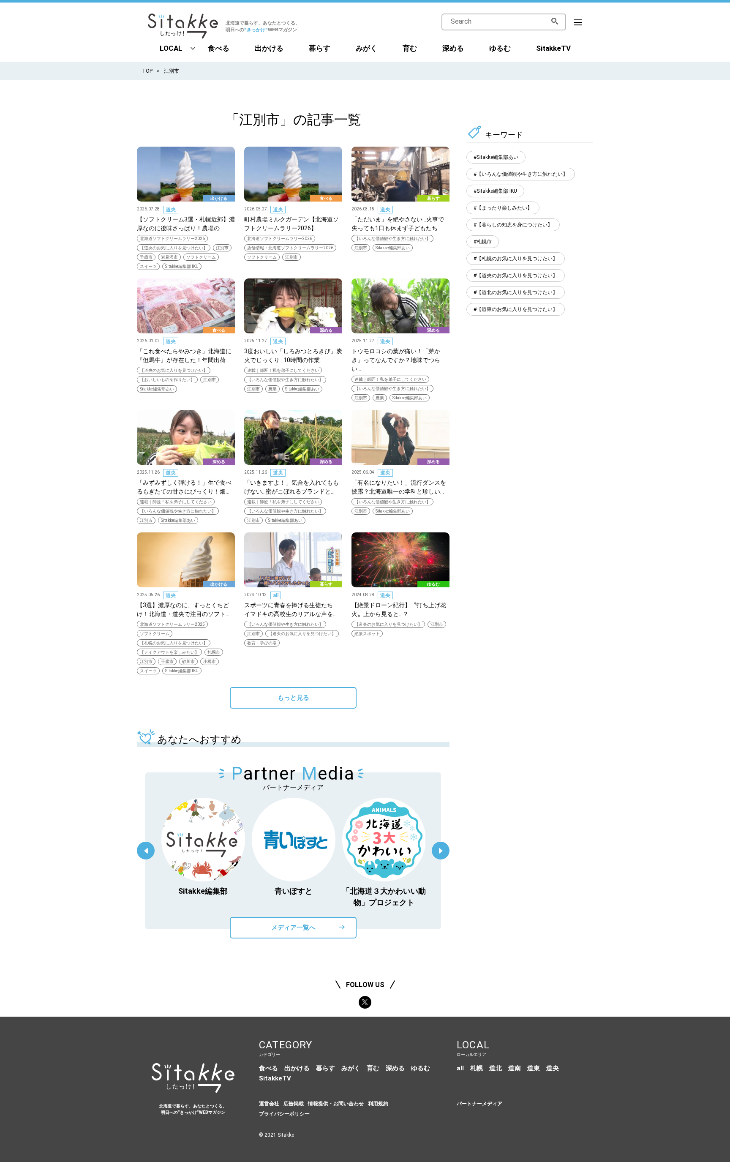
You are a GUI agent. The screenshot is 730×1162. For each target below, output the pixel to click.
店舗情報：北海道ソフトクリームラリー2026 (290, 247)
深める (453, 48)
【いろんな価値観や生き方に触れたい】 (392, 238)
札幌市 (213, 652)
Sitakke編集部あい (393, 247)
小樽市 (209, 661)
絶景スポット (367, 633)
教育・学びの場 (262, 643)
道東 (533, 1068)
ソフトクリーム (201, 257)
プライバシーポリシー (284, 1114)
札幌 (476, 1068)
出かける (269, 48)
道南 (514, 1068)
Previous (146, 850)
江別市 (222, 247)
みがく (366, 48)
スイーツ (148, 266)
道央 (171, 210)
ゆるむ (500, 48)
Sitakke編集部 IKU (182, 266)
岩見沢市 (169, 257)
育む (410, 48)
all (275, 595)
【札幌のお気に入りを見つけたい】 (173, 643)
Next (440, 850)
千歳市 (146, 257)
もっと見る (293, 697)
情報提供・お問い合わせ (336, 1104)
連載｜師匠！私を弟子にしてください (283, 370)
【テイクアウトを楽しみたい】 (169, 652)
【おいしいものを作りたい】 (167, 379)
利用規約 (378, 1104)
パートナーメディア (479, 1104)
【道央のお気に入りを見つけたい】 (173, 247)
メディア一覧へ (293, 927)
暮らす (319, 48)
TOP (147, 71)
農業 (272, 389)
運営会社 (269, 1104)
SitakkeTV (553, 48)
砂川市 (188, 661)
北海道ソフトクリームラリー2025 (172, 624)
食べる (218, 48)
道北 (495, 1068)
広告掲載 (293, 1104)
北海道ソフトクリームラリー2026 (172, 238)
